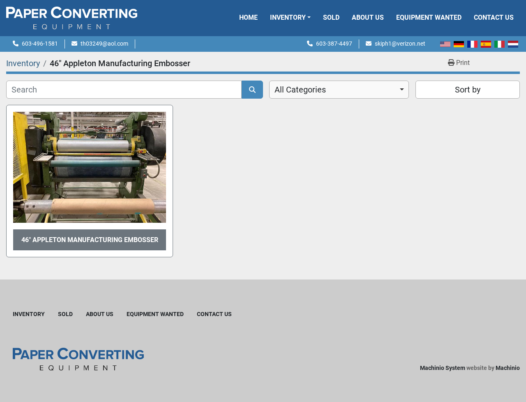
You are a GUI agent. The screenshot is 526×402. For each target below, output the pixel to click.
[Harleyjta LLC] (78, 359)
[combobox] (339, 90)
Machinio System (442, 368)
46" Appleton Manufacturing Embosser (89, 240)
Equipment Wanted (428, 17)
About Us (368, 17)
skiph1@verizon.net (400, 43)
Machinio (508, 368)
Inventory (288, 17)
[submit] (252, 90)
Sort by (467, 90)
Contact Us (494, 17)
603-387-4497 (334, 43)
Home (248, 17)
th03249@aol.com (104, 43)
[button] (290, 18)
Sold (331, 17)
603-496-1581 (40, 43)
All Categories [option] (300, 90)
